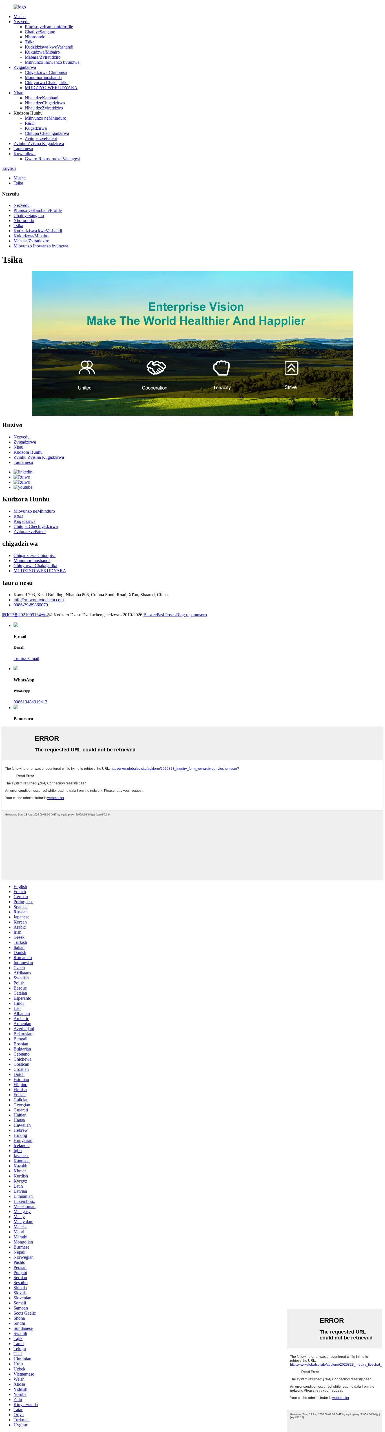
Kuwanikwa (25, 153)
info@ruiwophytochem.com (39, 599)
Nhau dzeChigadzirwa (45, 102)
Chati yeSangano (40, 31)
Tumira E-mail (26, 658)
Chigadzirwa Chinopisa (46, 72)
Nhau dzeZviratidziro (44, 108)
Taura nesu (23, 148)
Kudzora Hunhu (28, 452)
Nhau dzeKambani (41, 97)
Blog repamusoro (191, 614)
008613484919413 (30, 701)
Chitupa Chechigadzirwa (47, 133)
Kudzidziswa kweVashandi (49, 47)
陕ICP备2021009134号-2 (25, 614)
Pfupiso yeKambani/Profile (49, 26)
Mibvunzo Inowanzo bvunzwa (52, 62)
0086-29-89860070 (31, 604)
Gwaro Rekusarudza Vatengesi (52, 158)
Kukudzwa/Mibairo (42, 52)
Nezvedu (22, 21)
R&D (30, 123)
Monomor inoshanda (43, 77)
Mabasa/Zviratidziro (43, 57)
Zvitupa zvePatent (41, 138)
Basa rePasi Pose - (159, 614)
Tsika (29, 42)
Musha (20, 16)
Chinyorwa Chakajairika (46, 82)
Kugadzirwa (36, 128)
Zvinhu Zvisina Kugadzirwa (39, 143)
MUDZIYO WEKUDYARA (51, 87)
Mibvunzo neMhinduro (45, 118)
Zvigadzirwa (25, 67)
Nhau (18, 92)
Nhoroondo (35, 36)
